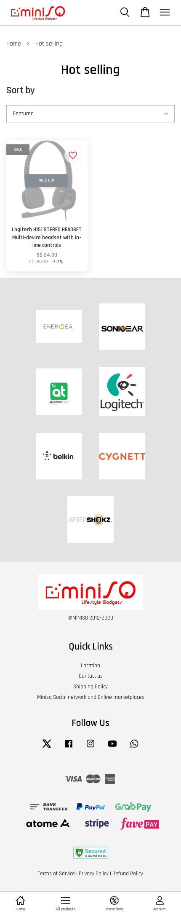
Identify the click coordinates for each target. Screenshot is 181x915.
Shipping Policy (90, 686)
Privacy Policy (94, 873)
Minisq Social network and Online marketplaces (90, 697)
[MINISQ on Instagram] (90, 747)
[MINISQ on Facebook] (69, 747)
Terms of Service (56, 873)
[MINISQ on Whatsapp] (134, 747)
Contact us (91, 676)
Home (13, 44)
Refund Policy (127, 873)
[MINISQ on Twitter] (47, 747)
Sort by (20, 90)
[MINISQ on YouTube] (112, 747)
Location (90, 665)
